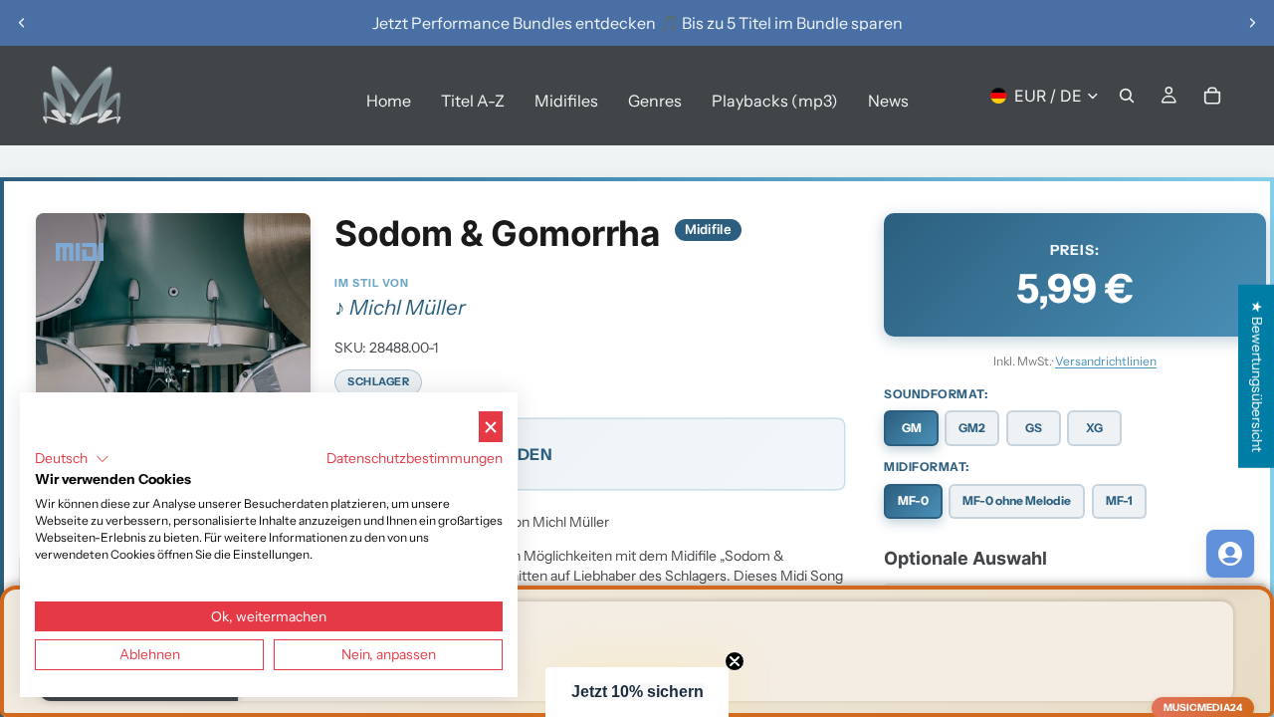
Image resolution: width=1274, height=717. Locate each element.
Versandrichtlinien (1106, 361)
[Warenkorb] (1212, 96)
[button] (637, 692)
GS (1033, 427)
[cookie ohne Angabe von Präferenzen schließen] (491, 426)
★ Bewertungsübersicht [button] (1257, 376)
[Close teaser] (734, 661)
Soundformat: (935, 393)
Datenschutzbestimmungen (414, 458)
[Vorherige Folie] (22, 23)
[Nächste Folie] (1252, 23)
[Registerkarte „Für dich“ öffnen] (1230, 554)
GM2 (971, 427)
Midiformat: (926, 466)
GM (912, 427)
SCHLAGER (378, 381)
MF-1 (1119, 500)
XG (1094, 427)
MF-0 (913, 500)
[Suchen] (1127, 96)
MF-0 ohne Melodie (1016, 500)
